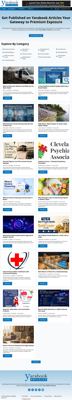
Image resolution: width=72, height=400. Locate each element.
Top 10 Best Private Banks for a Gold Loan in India (53, 236)
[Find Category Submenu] (16, 8)
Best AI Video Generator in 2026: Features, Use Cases (53, 310)
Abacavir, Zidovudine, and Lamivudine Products (16, 310)
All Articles (21, 8)
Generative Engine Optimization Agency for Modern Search (18, 236)
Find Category (11, 8)
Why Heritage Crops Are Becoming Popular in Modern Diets (53, 198)
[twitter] (32, 390)
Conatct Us (30, 8)
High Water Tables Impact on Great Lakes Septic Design (52, 124)
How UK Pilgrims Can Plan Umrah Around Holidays (17, 162)
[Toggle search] (51, 8)
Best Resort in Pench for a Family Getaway (53, 272)
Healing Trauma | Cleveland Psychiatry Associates (51, 162)
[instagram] (36, 390)
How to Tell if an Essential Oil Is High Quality (18, 345)
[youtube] (42, 390)
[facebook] (29, 390)
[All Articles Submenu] (25, 8)
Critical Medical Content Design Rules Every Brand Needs (53, 87)
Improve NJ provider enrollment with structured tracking (16, 272)
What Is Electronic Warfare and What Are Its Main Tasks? (18, 87)
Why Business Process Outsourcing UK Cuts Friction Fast (18, 124)
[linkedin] (39, 390)
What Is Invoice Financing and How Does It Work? (18, 198)
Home (4, 8)
